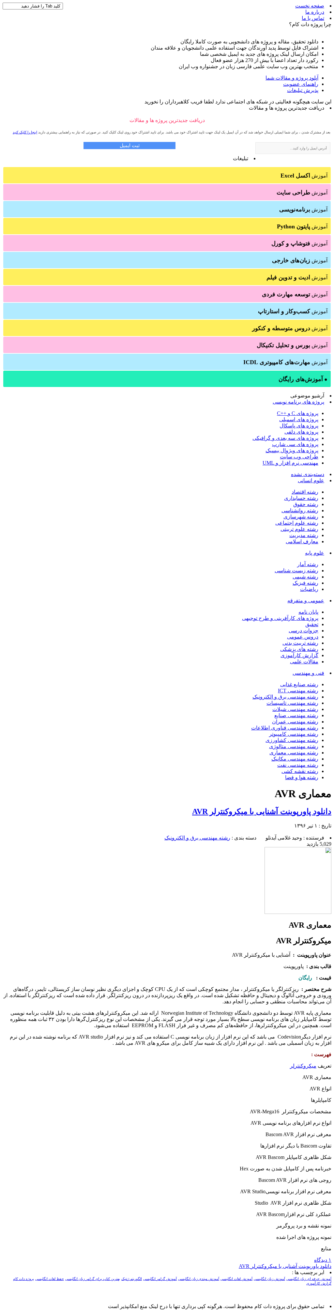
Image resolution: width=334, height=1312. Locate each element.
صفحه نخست (309, 5)
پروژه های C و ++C (297, 413)
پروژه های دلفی (301, 432)
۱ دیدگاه (322, 1260)
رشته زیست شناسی (296, 570)
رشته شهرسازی (300, 516)
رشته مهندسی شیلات (295, 709)
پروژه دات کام (23, 1279)
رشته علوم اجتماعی (296, 523)
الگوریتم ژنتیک (131, 1279)
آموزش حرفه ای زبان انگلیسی (308, 1279)
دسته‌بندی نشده (307, 474)
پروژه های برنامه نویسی (298, 402)
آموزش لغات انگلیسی (236, 1279)
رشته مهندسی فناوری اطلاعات (284, 728)
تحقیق (311, 624)
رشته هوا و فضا (301, 777)
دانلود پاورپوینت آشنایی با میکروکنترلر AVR (261, 811)
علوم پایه (314, 553)
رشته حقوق (305, 504)
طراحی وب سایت (299, 456)
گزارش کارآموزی (299, 655)
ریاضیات (309, 589)
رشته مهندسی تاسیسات (292, 703)
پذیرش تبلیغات (302, 90)
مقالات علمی (304, 661)
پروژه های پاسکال (299, 425)
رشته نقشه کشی (299, 771)
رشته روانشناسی (299, 510)
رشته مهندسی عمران (295, 721)
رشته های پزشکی (299, 649)
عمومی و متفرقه (305, 600)
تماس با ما (313, 18)
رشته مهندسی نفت (297, 765)
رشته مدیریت (303, 535)
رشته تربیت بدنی (300, 643)
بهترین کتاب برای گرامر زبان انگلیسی (92, 1279)
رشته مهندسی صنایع (296, 715)
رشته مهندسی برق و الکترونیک (285, 697)
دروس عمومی (302, 637)
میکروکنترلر (303, 1066)
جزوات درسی (303, 630)
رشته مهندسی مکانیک (294, 759)
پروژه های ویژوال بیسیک (292, 450)
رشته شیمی (305, 576)
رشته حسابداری (301, 498)
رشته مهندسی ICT (298, 690)
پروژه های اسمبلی (298, 419)
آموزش (304, 175)
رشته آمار (307, 564)
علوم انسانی (311, 480)
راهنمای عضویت (300, 84)
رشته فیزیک (305, 583)
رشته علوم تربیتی (299, 529)
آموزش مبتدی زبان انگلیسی (198, 1279)
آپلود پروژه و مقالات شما (292, 78)
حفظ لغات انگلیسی (49, 1279)
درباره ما (314, 12)
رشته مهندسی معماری (293, 752)
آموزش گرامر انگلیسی (160, 1279)
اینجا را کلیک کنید (25, 132)
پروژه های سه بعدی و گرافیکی (285, 438)
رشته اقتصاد (305, 492)
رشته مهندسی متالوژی (293, 746)
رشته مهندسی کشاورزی (292, 740)
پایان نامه (308, 612)
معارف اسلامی (302, 541)
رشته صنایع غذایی (299, 684)
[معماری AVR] (298, 912)
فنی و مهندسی (308, 673)
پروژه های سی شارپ (295, 444)
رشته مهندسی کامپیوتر (293, 734)
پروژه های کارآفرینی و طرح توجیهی (280, 618)
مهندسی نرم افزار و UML (290, 463)
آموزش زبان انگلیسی (269, 1279)
